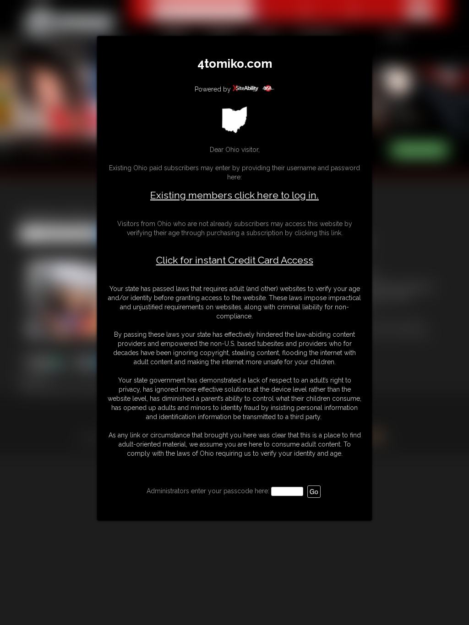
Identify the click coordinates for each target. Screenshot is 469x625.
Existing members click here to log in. (234, 195)
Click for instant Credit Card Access (234, 260)
